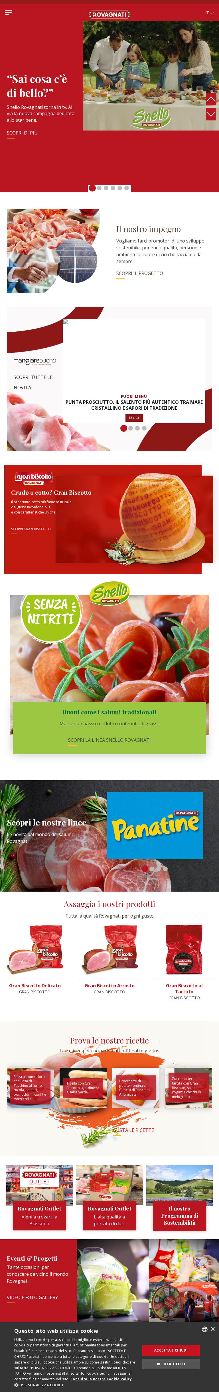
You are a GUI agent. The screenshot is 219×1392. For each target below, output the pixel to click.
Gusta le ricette (133, 1130)
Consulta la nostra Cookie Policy (101, 1379)
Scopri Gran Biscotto (31, 529)
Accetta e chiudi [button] (171, 1350)
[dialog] (109, 1357)
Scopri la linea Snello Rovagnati (109, 740)
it (207, 13)
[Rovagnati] (109, 12)
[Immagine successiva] (211, 114)
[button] (92, 188)
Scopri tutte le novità (33, 382)
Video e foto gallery (32, 1297)
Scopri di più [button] (22, 133)
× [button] (212, 1329)
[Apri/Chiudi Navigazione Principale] (8, 12)
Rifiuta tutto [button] (171, 1364)
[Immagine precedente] (211, 99)
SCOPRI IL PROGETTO (139, 273)
